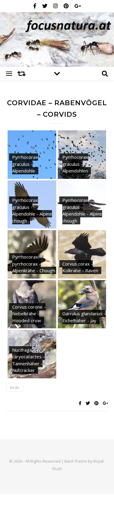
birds (14, 387)
